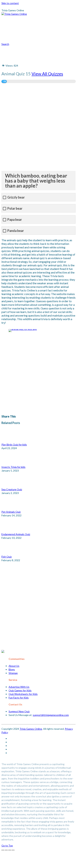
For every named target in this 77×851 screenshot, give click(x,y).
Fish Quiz (6, 556)
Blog (20, 23)
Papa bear (14, 219)
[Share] (6, 850)
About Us (14, 665)
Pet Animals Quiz (11, 511)
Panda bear (15, 230)
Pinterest (25, 33)
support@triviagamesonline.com (51, 714)
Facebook (25, 48)
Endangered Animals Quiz (15, 534)
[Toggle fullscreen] (9, 850)
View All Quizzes (47, 73)
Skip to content (10, 3)
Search (5, 44)
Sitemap (13, 673)
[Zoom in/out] (13, 850)
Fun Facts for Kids (19, 697)
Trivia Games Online (31, 728)
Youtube (25, 41)
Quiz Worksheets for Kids (23, 694)
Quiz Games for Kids (20, 690)
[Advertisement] (38, 127)
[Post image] (11, 440)
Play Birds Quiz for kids (14, 444)
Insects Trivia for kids (13, 466)
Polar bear (14, 208)
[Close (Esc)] (2, 850)
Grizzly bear (16, 197)
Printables (42, 16)
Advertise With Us (19, 686)
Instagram (47, 33)
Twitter (44, 41)
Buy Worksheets (42, 23)
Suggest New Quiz (19, 711)
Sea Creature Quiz (11, 489)
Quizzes (22, 16)
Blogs (12, 669)
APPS (60, 16)
